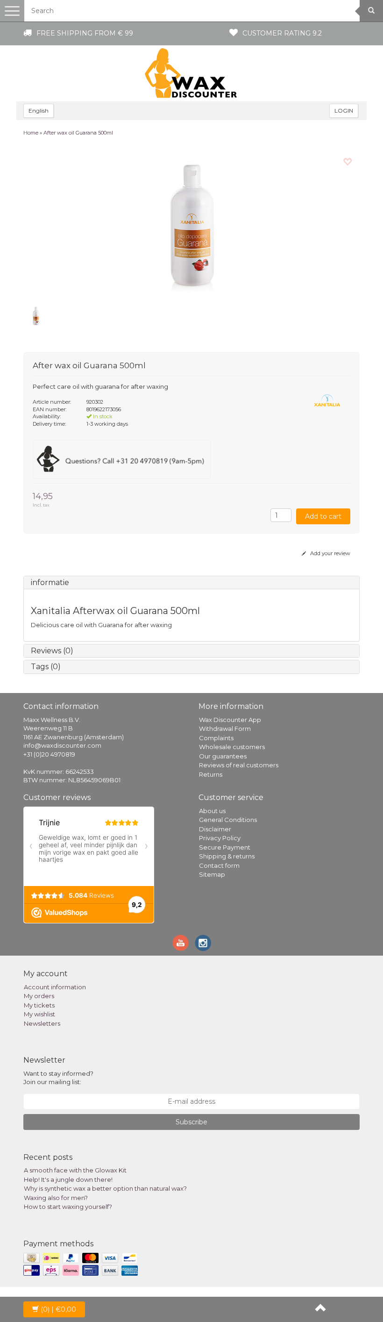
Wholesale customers (232, 746)
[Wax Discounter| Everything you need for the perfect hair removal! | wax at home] (191, 73)
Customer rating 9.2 (282, 33)
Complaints (216, 738)
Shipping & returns (227, 856)
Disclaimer (215, 829)
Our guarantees (223, 756)
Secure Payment (224, 847)
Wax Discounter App (230, 719)
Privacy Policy (220, 838)
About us (212, 811)
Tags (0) (46, 666)
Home (30, 132)
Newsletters (42, 1023)
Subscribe (191, 1122)
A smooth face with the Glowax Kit (75, 1170)
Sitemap (212, 874)
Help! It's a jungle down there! (68, 1179)
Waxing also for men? (56, 1197)
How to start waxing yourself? (68, 1206)
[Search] (371, 10)
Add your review (329, 553)
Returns (210, 774)
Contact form (219, 865)
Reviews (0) (52, 650)
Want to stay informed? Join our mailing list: (58, 1078)
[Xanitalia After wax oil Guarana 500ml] (191, 223)
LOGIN (343, 110)
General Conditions (228, 819)
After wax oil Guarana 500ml (78, 132)
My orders (39, 996)
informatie (50, 582)
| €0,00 (58, 1309)
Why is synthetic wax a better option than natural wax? (105, 1188)
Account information (55, 987)
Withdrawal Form (225, 728)
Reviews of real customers (238, 765)
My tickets (39, 1005)
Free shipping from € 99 (84, 33)
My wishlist (39, 1014)
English (38, 110)
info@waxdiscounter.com (62, 745)
